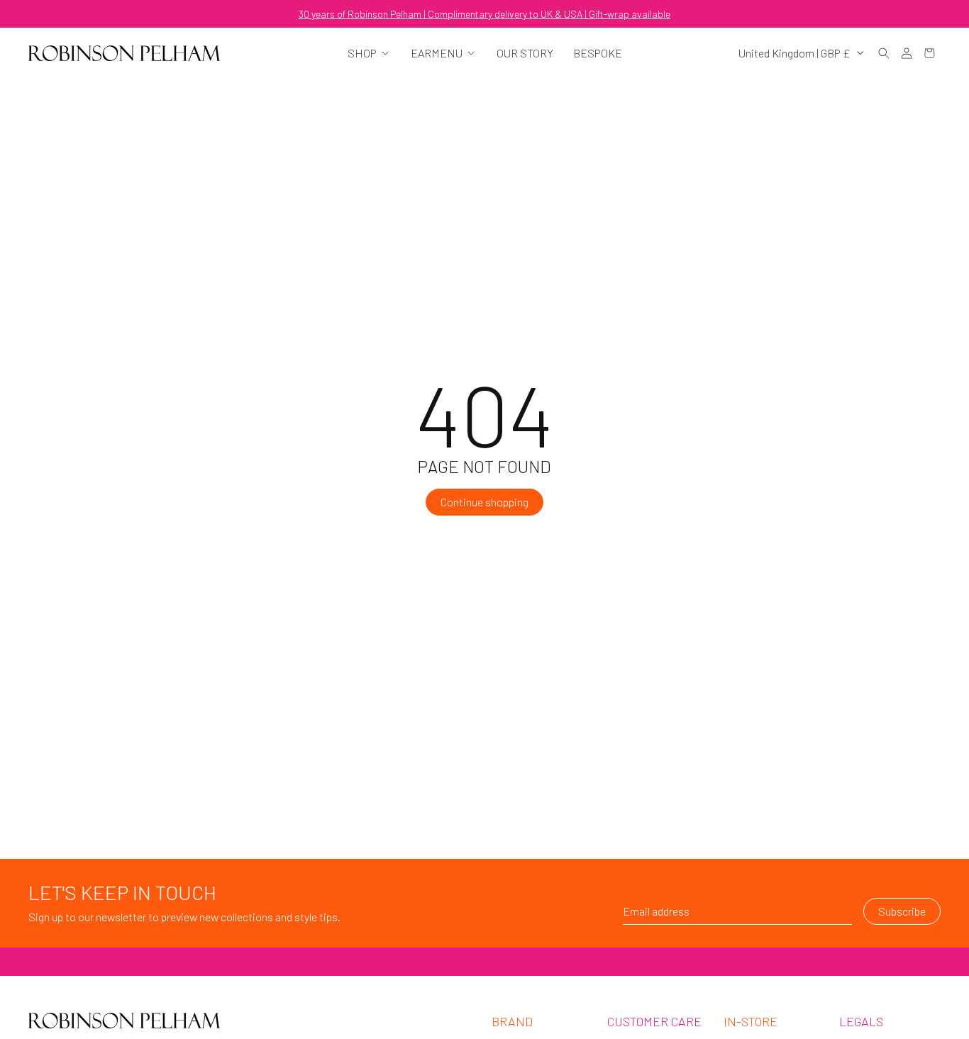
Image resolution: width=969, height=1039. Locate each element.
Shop (362, 53)
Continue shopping (484, 502)
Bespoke (597, 53)
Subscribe (902, 911)
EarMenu (437, 53)
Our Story (525, 53)
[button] (884, 53)
